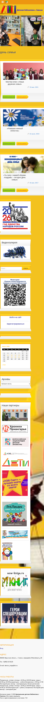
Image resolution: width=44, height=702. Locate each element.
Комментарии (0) (9, 97)
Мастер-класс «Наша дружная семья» (15, 83)
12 (11, 355)
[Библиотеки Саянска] (15, 415)
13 (15, 355)
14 (19, 355)
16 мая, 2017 (34, 183)
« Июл (4, 365)
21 (19, 357)
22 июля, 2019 (34, 134)
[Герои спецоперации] (15, 613)
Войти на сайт (15, 317)
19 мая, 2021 (34, 87)
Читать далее (22, 97)
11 (8, 355)
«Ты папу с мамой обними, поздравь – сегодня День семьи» (14, 177)
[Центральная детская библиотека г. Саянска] (22, 9)
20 (15, 357)
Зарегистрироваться (15, 324)
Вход (1, 648)
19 (11, 357)
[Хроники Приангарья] (15, 429)
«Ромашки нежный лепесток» (15, 130)
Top (42, 700)
